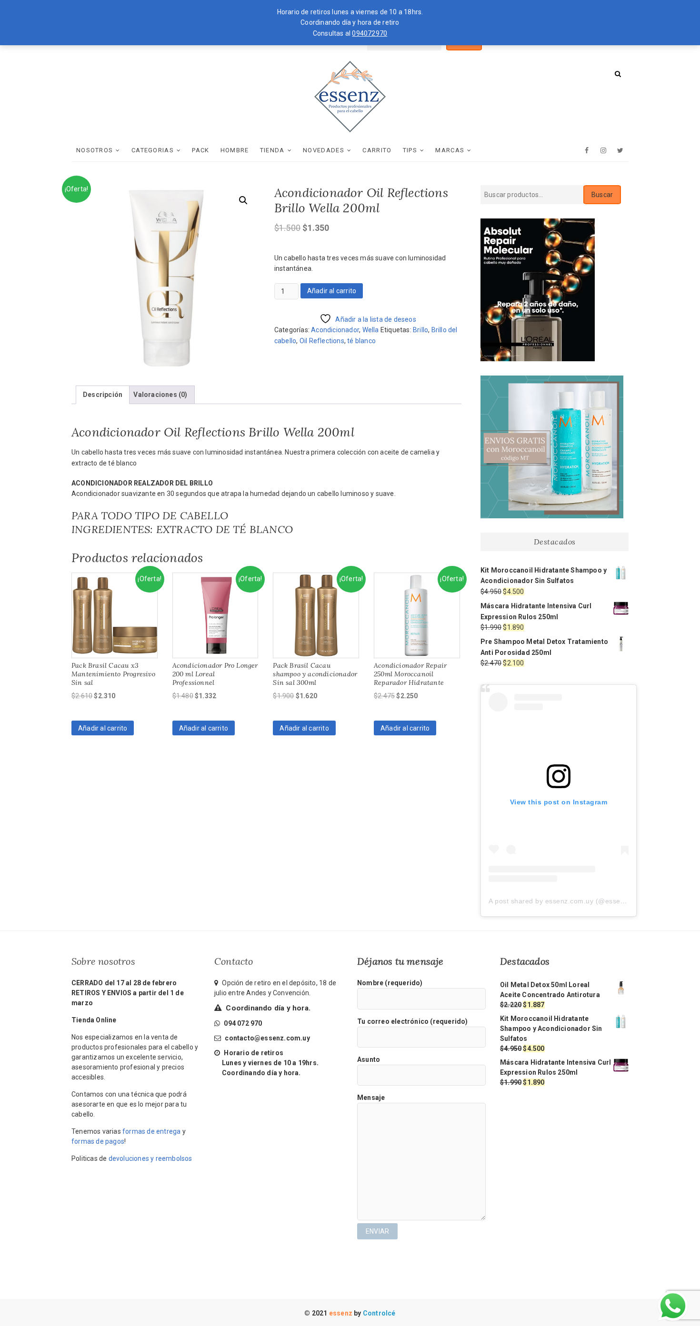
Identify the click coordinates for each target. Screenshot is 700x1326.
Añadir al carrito (331, 291)
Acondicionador (335, 330)
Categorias (152, 150)
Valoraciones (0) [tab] (160, 394)
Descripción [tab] (102, 394)
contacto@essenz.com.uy (267, 1038)
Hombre (234, 150)
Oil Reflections (322, 341)
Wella (370, 330)
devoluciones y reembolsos (150, 1158)
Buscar (602, 194)
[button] (243, 200)
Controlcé (379, 1313)
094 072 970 (242, 1023)
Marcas (449, 150)
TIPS (410, 150)
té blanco (361, 341)
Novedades (323, 150)
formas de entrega (151, 1131)
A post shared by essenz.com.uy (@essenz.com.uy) (572, 901)
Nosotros (94, 150)
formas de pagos (97, 1141)
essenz (341, 1313)
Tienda (272, 150)
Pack (200, 150)
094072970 (369, 33)
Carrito (376, 150)
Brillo (420, 330)
